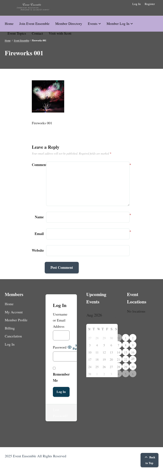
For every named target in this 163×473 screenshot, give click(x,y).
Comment (38, 164)
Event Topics (17, 33)
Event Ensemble (21, 40)
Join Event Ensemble (34, 23)
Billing (10, 328)
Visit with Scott (60, 33)
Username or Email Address (60, 320)
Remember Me (61, 377)
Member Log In (118, 23)
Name (39, 217)
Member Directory (68, 23)
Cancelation (13, 336)
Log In (136, 4)
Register (150, 4)
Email (39, 233)
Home (9, 23)
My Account (14, 312)
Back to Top (150, 460)
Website (38, 250)
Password (59, 347)
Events (92, 23)
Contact (37, 33)
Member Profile (16, 320)
